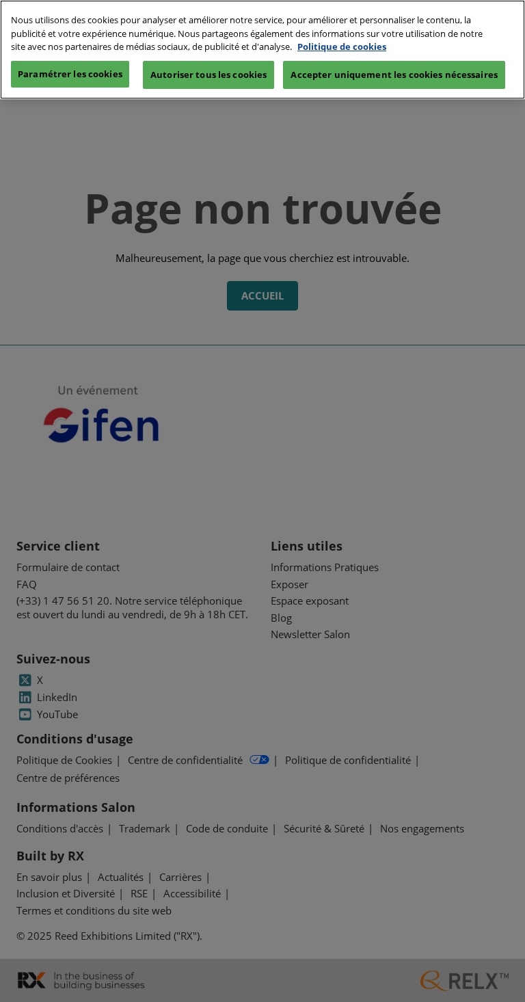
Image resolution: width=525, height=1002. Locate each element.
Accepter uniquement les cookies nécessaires (394, 74)
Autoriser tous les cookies (208, 74)
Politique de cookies (341, 46)
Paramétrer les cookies (70, 74)
